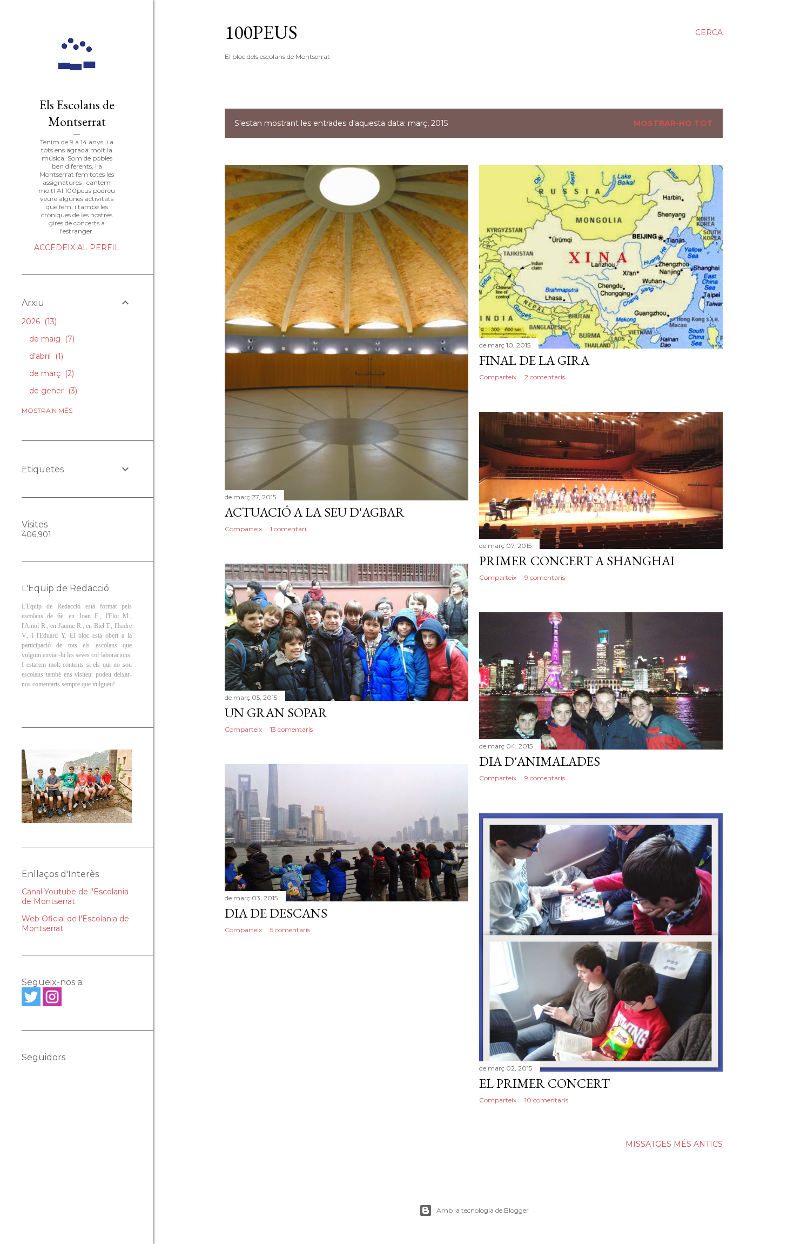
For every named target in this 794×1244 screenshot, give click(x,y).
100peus (261, 32)
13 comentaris (291, 729)
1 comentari (288, 529)
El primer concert (544, 1083)
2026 (38, 321)
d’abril (45, 356)
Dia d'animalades (539, 761)
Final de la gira (534, 360)
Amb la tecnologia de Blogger (482, 1210)
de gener (52, 391)
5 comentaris (290, 930)
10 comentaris (546, 1100)
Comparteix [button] (243, 529)
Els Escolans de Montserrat (77, 113)
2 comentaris (544, 377)
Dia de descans (276, 913)
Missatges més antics (674, 1144)
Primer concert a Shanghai (577, 560)
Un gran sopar (276, 712)
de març (50, 373)
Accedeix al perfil (76, 247)
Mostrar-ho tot (673, 123)
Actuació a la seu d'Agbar (315, 512)
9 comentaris (544, 577)
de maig (50, 339)
